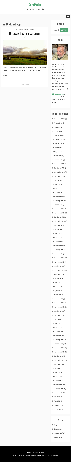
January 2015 (58, 205)
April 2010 (57, 409)
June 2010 (57, 401)
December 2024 (59, 119)
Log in (56, 425)
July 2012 (57, 319)
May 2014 (57, 237)
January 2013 (58, 299)
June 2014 (57, 233)
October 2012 (58, 311)
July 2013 (57, 278)
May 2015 (57, 188)
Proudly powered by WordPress (24, 455)
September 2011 (59, 360)
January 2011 (58, 393)
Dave (32, 29)
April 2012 (57, 331)
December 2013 (59, 258)
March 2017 (58, 135)
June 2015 (57, 184)
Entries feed (58, 429)
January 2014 (58, 254)
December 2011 (59, 348)
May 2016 (57, 151)
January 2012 (58, 344)
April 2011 (57, 380)
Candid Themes (52, 455)
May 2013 (57, 286)
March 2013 (58, 295)
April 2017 (57, 131)
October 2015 (58, 168)
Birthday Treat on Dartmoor (24, 33)
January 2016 (58, 160)
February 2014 (59, 250)
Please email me (58, 94)
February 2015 (58, 201)
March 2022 (58, 123)
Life (25, 37)
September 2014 (59, 221)
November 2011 (59, 352)
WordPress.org (59, 437)
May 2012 (57, 327)
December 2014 (59, 209)
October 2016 (58, 139)
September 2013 (59, 270)
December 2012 (59, 303)
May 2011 (57, 376)
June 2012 (57, 323)
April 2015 (57, 192)
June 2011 (57, 372)
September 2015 (59, 172)
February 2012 (59, 340)
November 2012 (59, 307)
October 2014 (58, 217)
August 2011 (58, 364)
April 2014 (57, 241)
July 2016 (57, 147)
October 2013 (58, 266)
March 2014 (58, 246)
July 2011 (57, 368)
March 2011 (58, 385)
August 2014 (58, 225)
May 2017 (57, 127)
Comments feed (59, 433)
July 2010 (57, 397)
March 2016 (58, 156)
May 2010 (57, 405)
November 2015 (59, 164)
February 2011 (58, 389)
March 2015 (58, 196)
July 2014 (57, 229)
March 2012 (58, 335)
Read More (25, 84)
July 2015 (57, 180)
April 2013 (57, 291)
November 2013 (59, 262)
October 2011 (58, 356)
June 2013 (57, 282)
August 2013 (58, 274)
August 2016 (58, 143)
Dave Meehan (35, 4)
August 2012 (58, 315)
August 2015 (58, 176)
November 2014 (59, 213)
